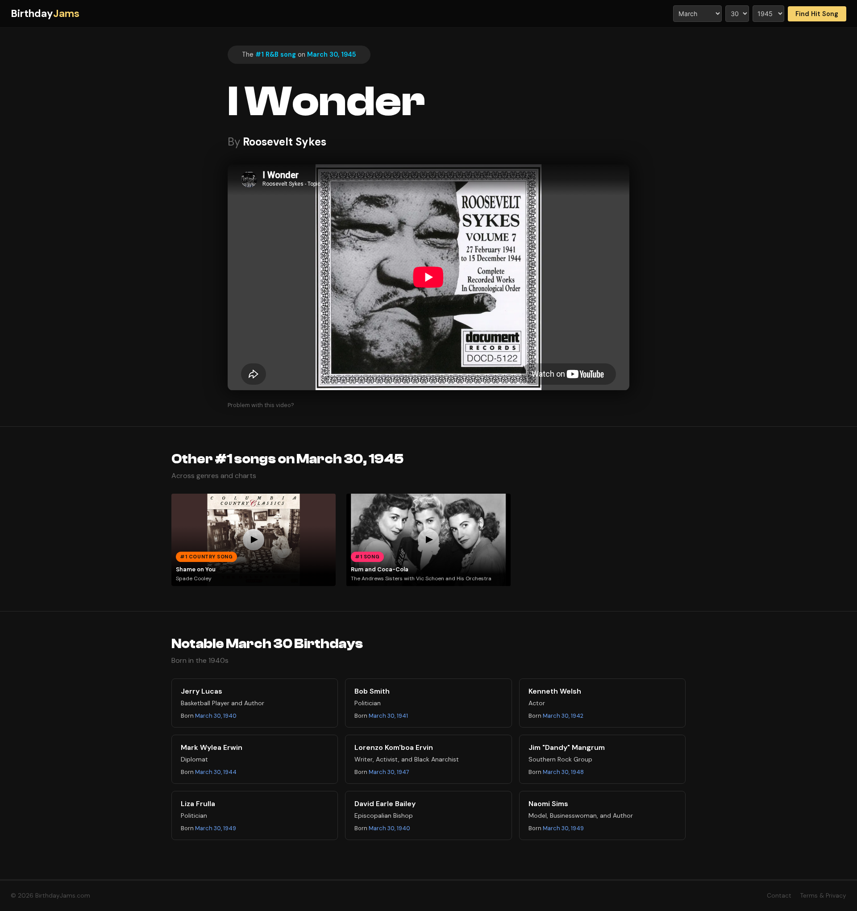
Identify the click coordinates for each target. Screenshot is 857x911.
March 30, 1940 (216, 716)
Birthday (45, 13)
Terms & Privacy (823, 895)
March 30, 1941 (388, 716)
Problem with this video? (261, 405)
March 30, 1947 (389, 772)
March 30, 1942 (563, 716)
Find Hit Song (816, 14)
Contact (779, 895)
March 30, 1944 (216, 772)
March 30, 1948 (563, 772)
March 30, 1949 (215, 828)
